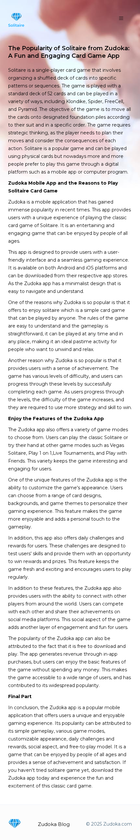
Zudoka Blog (54, 824)
